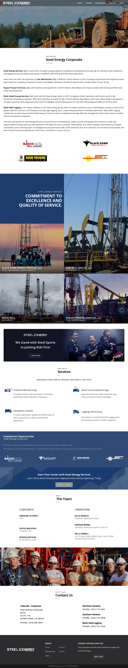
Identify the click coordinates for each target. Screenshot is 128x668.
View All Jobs (64, 485)
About (80, 3)
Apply (122, 3)
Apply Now (98, 657)
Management (100, 3)
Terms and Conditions (72, 666)
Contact (112, 3)
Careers (89, 3)
